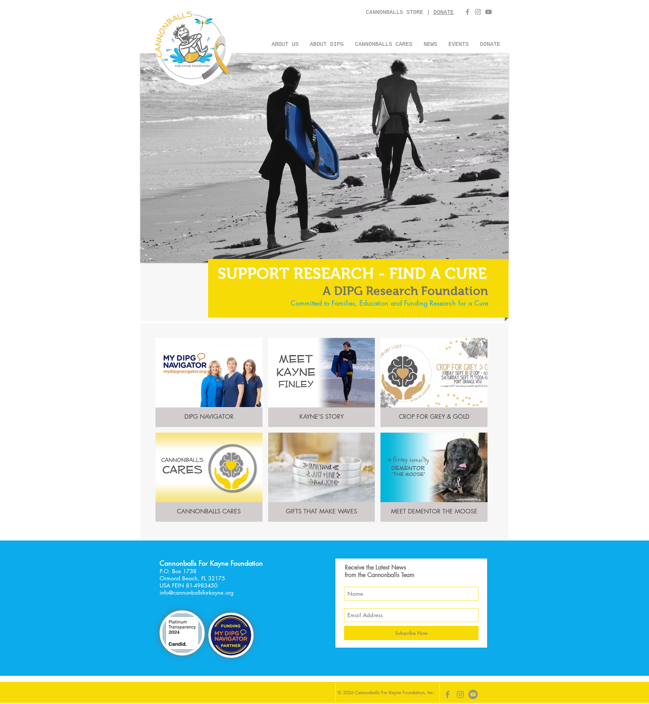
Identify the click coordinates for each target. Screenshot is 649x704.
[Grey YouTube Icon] (488, 12)
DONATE (443, 12)
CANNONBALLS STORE (396, 12)
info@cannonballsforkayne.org (197, 592)
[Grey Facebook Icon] (467, 12)
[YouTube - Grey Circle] (473, 694)
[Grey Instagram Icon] (478, 12)
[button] (285, 44)
